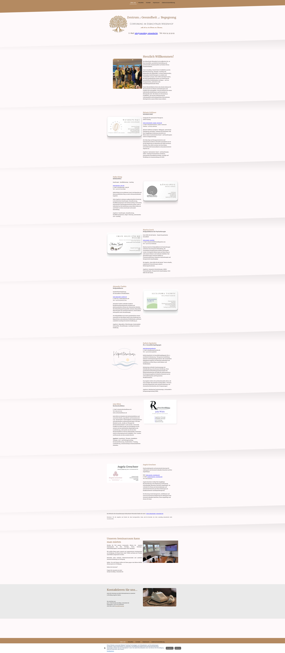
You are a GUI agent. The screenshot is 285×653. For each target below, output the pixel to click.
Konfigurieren (110, 651)
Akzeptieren (169, 648)
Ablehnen (177, 648)
